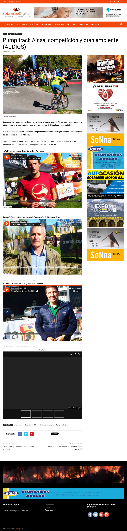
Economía (46, 24)
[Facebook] (110, 1)
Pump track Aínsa (62, 425)
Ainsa (5, 34)
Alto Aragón (18, 425)
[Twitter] (118, 1)
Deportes (83, 24)
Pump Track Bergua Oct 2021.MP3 (26, 214)
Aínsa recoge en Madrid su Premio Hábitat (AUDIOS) (65, 448)
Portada (8, 24)
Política (34, 24)
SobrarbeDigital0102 (9, 214)
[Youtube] (122, 1)
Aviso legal (49, 510)
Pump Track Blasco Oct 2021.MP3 (25, 346)
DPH (35, 425)
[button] (121, 24)
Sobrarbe (18, 34)
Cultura (71, 24)
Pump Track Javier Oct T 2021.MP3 (26, 280)
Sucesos (95, 24)
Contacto (48, 507)
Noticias (20, 24)
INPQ (18, 529)
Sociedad (59, 24)
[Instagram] (114, 1)
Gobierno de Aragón (47, 425)
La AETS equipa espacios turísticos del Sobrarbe (18, 448)
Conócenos (49, 505)
